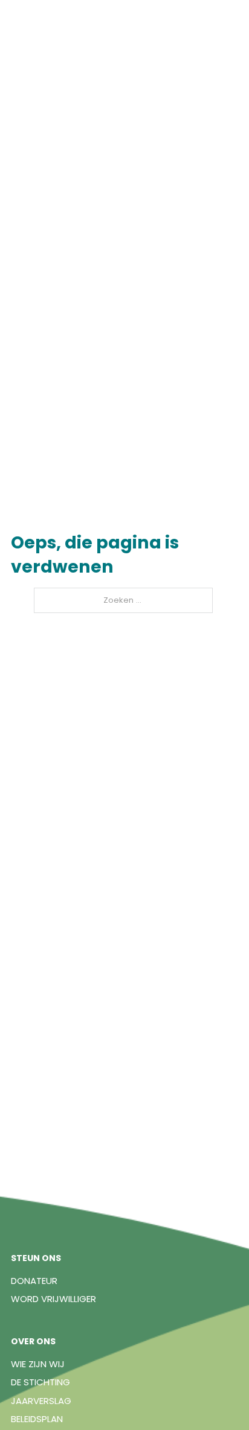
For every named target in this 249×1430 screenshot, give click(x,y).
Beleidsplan (37, 1419)
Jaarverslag (41, 1400)
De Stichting (40, 1382)
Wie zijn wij (38, 1364)
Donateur (34, 1280)
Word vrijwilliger (53, 1298)
